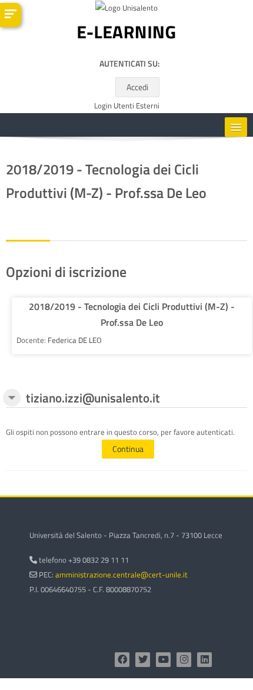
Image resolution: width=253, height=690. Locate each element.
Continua (128, 449)
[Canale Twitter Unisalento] (142, 659)
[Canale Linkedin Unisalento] (204, 659)
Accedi (137, 87)
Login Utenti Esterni (126, 105)
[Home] (126, 35)
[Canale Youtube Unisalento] (163, 659)
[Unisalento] (126, 10)
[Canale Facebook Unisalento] (122, 659)
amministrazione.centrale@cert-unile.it (121, 574)
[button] (12, 398)
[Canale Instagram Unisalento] (184, 659)
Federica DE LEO (75, 340)
